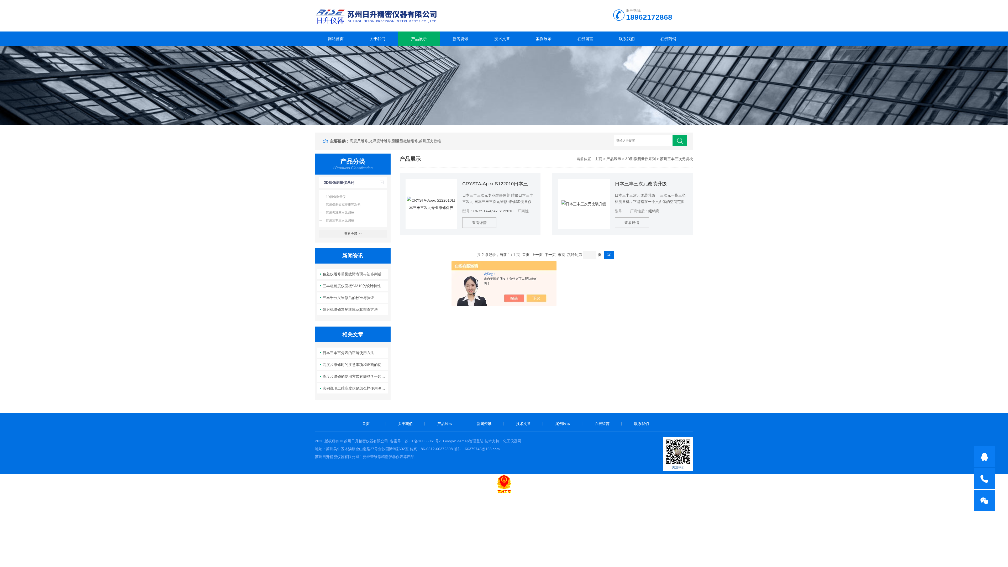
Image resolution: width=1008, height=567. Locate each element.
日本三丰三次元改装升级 (641, 183)
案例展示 (544, 38)
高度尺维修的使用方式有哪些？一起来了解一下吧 (355, 376)
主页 (598, 159)
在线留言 (585, 38)
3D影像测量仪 (336, 197)
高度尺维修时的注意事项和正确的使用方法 (355, 365)
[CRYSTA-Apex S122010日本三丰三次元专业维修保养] (431, 204)
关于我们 (377, 38)
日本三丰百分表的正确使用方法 (348, 353)
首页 (366, 424)
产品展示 (419, 38)
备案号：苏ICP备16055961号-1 (416, 441)
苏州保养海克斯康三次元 (343, 205)
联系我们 (627, 38)
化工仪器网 (512, 441)
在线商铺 (668, 38)
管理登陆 (476, 441)
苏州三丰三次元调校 (340, 220)
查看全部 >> (352, 233)
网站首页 (336, 38)
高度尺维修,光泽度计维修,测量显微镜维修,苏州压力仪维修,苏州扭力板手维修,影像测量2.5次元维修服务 (398, 141)
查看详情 (479, 222)
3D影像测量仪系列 (339, 182)
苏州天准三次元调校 (340, 212)
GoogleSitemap (456, 441)
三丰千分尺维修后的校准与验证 (348, 298)
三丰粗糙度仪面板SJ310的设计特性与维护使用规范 (355, 286)
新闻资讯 (460, 38)
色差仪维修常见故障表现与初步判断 (352, 274)
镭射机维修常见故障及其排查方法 (350, 309)
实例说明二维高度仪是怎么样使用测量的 (355, 388)
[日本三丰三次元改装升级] (584, 204)
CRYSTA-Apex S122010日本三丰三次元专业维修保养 (498, 183)
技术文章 (502, 38)
